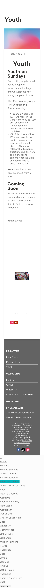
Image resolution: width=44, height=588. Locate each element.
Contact (4, 561)
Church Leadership (10, 517)
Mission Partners (9, 541)
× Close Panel (5, 586)
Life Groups (6, 533)
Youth (9, 367)
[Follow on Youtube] (16, 322)
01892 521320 (27, 441)
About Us (5, 497)
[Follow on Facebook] (19, 450)
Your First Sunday (9, 501)
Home (12, 54)
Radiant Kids (13, 362)
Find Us (10, 380)
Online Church (8, 473)
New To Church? (9, 493)
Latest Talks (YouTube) (12, 485)
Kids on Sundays (9, 477)
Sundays (4, 465)
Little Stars (12, 357)
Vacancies (5, 573)
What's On (11, 389)
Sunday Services (9, 469)
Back (2, 489)
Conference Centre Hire (19, 394)
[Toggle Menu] (1, 458)
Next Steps (6, 505)
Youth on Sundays (10, 481)
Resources (5, 549)
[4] (22, 279)
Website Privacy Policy (18, 417)
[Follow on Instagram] (12, 322)
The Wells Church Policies (20, 412)
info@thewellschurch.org (22, 443)
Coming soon (7, 529)
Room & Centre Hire (11, 578)
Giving (9, 384)
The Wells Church (22, 435)
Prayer (3, 545)
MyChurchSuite (14, 407)
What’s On (5, 525)
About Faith (6, 509)
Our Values (6, 513)
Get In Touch (7, 569)
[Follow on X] (23, 450)
